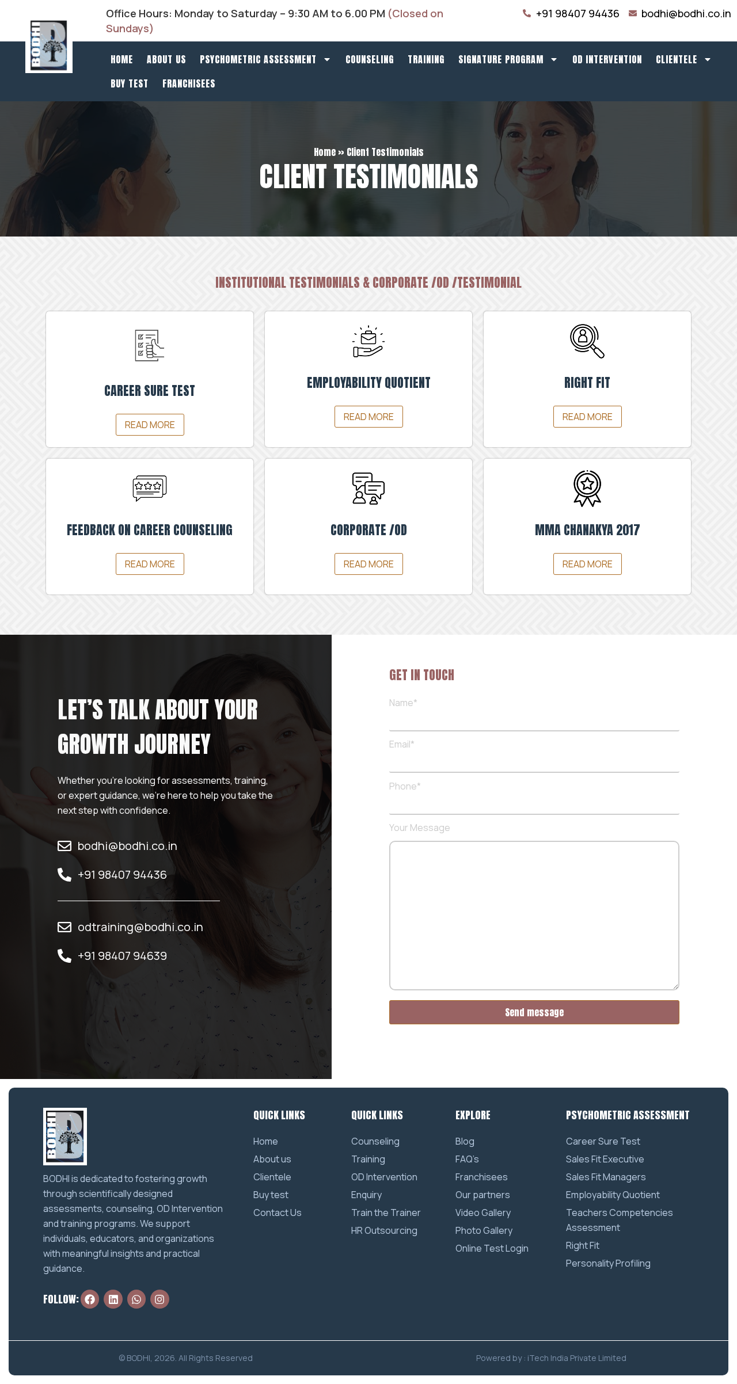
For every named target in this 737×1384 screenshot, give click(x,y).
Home (122, 59)
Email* (402, 744)
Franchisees (188, 83)
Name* (403, 703)
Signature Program (501, 59)
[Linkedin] (113, 1299)
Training (426, 59)
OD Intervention (607, 59)
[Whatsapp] (136, 1299)
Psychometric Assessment (258, 59)
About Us (166, 59)
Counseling (369, 59)
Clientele (676, 59)
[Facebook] (90, 1299)
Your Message (419, 828)
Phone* (405, 786)
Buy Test (130, 83)
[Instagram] (159, 1299)
